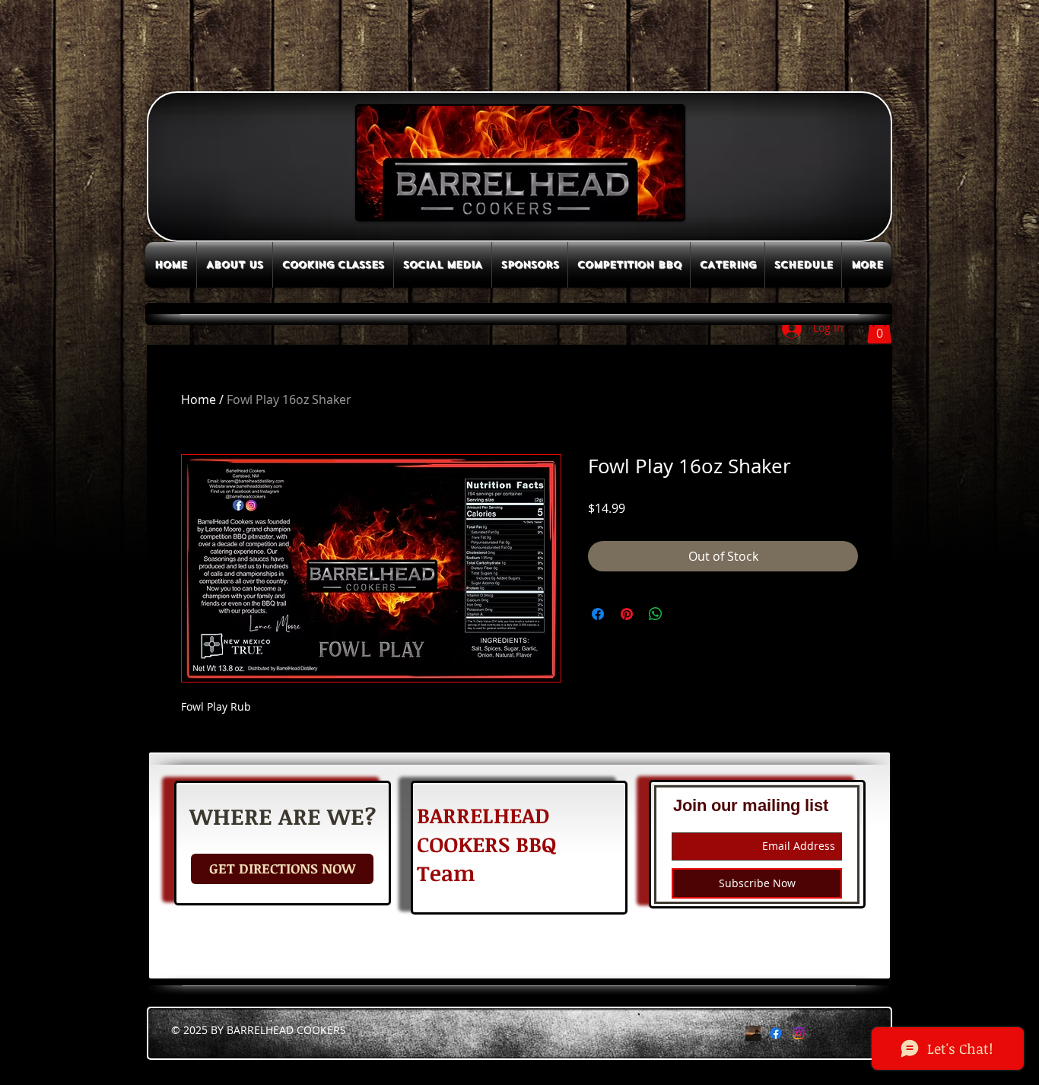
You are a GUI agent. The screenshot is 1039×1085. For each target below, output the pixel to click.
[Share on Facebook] (598, 614)
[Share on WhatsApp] (656, 614)
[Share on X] (684, 614)
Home (198, 399)
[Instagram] (798, 1033)
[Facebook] (775, 1033)
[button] (879, 328)
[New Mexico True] (753, 1033)
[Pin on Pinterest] (627, 614)
